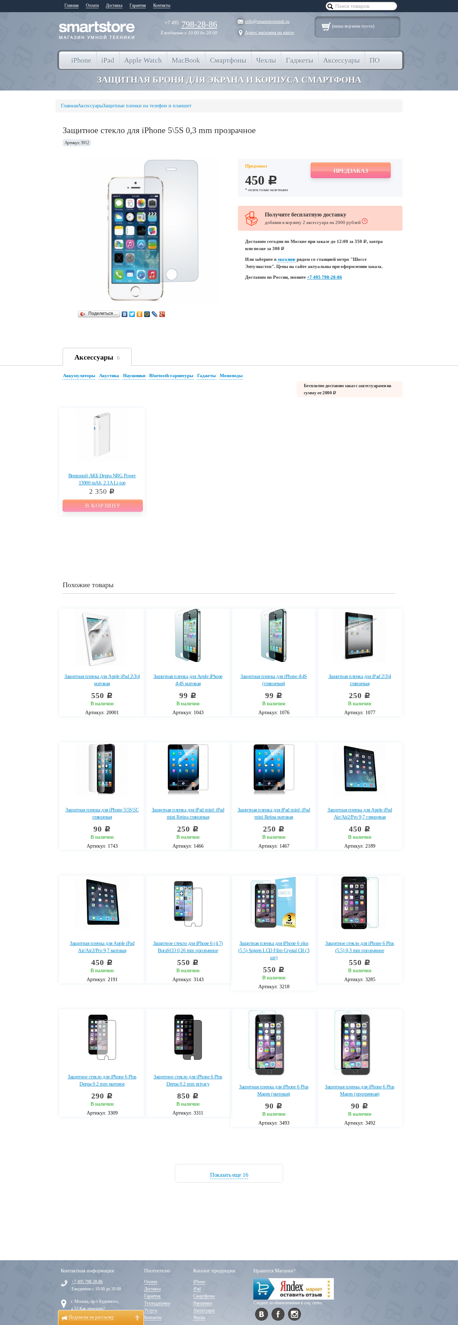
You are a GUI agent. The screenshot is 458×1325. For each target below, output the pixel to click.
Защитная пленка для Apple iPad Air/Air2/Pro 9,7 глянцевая (359, 813)
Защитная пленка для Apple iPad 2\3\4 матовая (102, 680)
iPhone (199, 1281)
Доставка (114, 5)
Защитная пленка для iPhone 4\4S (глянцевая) (273, 680)
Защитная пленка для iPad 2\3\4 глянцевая (359, 680)
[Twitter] (132, 314)
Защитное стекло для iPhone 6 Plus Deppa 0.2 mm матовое (102, 1080)
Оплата (92, 5)
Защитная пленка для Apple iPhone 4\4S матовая (188, 680)
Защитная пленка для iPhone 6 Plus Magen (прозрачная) (359, 1090)
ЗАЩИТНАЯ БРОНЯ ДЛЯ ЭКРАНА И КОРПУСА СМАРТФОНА (229, 79)
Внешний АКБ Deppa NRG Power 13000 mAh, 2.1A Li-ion (102, 479)
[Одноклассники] (139, 314)
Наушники (134, 375)
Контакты (161, 5)
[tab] (80, 376)
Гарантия (138, 5)
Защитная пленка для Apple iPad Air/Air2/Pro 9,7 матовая (102, 947)
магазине (287, 259)
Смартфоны (204, 1296)
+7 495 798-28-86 (324, 277)
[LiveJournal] (155, 314)
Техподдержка (157, 1303)
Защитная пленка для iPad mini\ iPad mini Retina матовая (274, 813)
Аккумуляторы (79, 375)
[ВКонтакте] (124, 314)
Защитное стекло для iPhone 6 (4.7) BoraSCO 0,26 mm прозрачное (188, 947)
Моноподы (231, 375)
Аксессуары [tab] (97, 357)
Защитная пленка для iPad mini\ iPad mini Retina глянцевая (188, 813)
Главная (71, 5)
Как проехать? (92, 1308)
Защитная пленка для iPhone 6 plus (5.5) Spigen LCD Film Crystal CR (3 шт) (274, 950)
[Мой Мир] (147, 314)
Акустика (109, 375)
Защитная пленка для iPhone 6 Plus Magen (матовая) (273, 1090)
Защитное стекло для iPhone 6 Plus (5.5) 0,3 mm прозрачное (359, 947)
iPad (197, 1288)
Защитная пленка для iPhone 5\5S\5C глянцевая (101, 813)
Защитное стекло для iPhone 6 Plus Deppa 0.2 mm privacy (188, 1080)
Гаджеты (206, 375)
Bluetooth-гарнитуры (171, 375)
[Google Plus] (162, 314)
